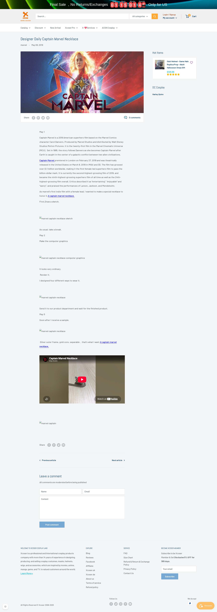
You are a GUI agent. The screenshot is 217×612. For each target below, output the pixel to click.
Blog (88, 553)
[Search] (155, 16)
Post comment (52, 524)
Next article (117, 460)
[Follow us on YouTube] (130, 604)
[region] (108, 4)
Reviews (89, 557)
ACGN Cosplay (108, 27)
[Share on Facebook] (33, 118)
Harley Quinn (158, 94)
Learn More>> (27, 573)
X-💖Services (88, 27)
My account (169, 17)
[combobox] (82, 16)
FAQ (125, 553)
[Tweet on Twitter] (43, 118)
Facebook (90, 561)
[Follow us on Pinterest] (125, 604)
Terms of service (93, 583)
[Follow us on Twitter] (116, 604)
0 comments (134, 117)
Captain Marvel (47, 160)
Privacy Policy (130, 569)
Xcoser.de (90, 574)
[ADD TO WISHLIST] (191, 62)
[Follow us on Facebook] (111, 604)
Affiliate (89, 566)
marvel (24, 45)
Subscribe (169, 576)
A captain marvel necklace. (61, 195)
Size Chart (128, 557)
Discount (39, 27)
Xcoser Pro (70, 27)
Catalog (24, 27)
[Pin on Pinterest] (38, 118)
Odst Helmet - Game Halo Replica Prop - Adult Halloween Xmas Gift (178, 64)
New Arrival (55, 27)
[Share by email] (48, 118)
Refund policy (92, 587)
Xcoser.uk (90, 570)
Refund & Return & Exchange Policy (137, 563)
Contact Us (129, 573)
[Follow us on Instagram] (120, 604)
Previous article (49, 460)
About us (90, 578)
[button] (173, 74)
